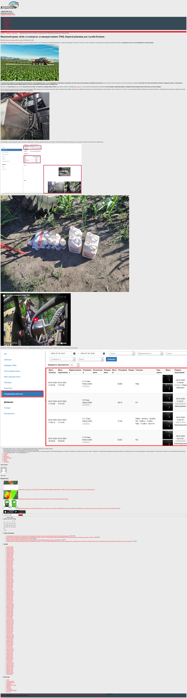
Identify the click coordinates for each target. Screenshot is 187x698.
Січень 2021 (9, 602)
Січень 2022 (9, 590)
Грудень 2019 (9, 619)
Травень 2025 (9, 556)
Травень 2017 (9, 655)
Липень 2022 (9, 583)
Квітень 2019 (9, 629)
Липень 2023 (9, 571)
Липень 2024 (9, 561)
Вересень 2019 (10, 623)
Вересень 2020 (10, 607)
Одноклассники (7, 457)
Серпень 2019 (9, 624)
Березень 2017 (9, 658)
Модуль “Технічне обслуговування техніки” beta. (18, 538)
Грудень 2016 (9, 662)
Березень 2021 (9, 600)
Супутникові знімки (9, 28)
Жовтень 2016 (9, 665)
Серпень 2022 (9, 582)
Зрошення (6, 21)
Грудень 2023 (9, 567)
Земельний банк (8, 20)
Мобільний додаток (8, 22)
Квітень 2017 (9, 657)
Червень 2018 (9, 641)
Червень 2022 (9, 584)
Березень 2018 (9, 644)
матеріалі (78, 86)
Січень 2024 (9, 566)
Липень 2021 (9, 596)
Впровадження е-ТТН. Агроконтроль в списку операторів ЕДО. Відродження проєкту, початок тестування (33, 539)
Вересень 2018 (10, 637)
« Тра (5, 530)
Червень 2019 (9, 626)
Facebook (6, 454)
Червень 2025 (9, 554)
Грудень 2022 (9, 578)
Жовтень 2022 (9, 579)
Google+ (6, 460)
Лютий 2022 (9, 588)
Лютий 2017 (9, 659)
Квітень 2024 (9, 562)
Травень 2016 (9, 670)
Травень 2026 (9, 546)
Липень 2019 (9, 625)
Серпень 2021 (9, 595)
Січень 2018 (9, 646)
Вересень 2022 (10, 581)
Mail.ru (5, 459)
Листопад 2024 (10, 558)
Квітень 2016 (9, 671)
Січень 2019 (9, 633)
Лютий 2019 (9, 632)
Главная (3, 33)
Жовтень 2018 (9, 636)
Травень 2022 (9, 586)
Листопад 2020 (10, 604)
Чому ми (6, 29)
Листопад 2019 (10, 620)
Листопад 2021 (10, 591)
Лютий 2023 (9, 577)
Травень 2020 (9, 612)
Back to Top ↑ (4, 696)
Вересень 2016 (10, 666)
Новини (6, 24)
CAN (5, 17)
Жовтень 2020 (9, 605)
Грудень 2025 (9, 549)
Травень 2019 (9, 628)
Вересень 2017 (10, 650)
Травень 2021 (9, 599)
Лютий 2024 (9, 565)
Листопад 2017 (10, 649)
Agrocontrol (20, 40)
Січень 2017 (9, 661)
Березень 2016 (9, 672)
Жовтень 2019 (9, 621)
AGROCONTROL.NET (8, 14)
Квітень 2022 (9, 587)
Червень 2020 (9, 611)
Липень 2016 (9, 667)
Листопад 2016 (10, 663)
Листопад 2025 (10, 550)
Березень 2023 (9, 575)
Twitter (5, 455)
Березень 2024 (9, 563)
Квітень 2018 (9, 642)
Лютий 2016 (9, 674)
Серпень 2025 (9, 553)
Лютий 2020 (9, 616)
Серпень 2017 (9, 651)
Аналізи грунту (7, 18)
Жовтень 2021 (9, 592)
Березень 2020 (9, 615)
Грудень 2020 (9, 603)
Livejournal (6, 461)
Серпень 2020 (9, 608)
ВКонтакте (6, 456)
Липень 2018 (9, 640)
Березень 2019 (9, 630)
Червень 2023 (9, 573)
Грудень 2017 (9, 647)
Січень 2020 (9, 617)
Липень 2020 (9, 609)
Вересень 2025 (10, 552)
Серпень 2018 (9, 638)
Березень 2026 (9, 548)
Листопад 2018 (10, 634)
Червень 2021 (9, 598)
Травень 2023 (9, 574)
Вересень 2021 (10, 594)
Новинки (6, 25)
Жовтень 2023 (9, 569)
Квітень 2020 (9, 613)
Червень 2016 (9, 668)
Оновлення (6, 26)
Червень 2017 (9, 654)
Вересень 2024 (10, 560)
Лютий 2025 (9, 557)
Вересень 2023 (10, 570)
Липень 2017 (9, 653)
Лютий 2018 (9, 645)
